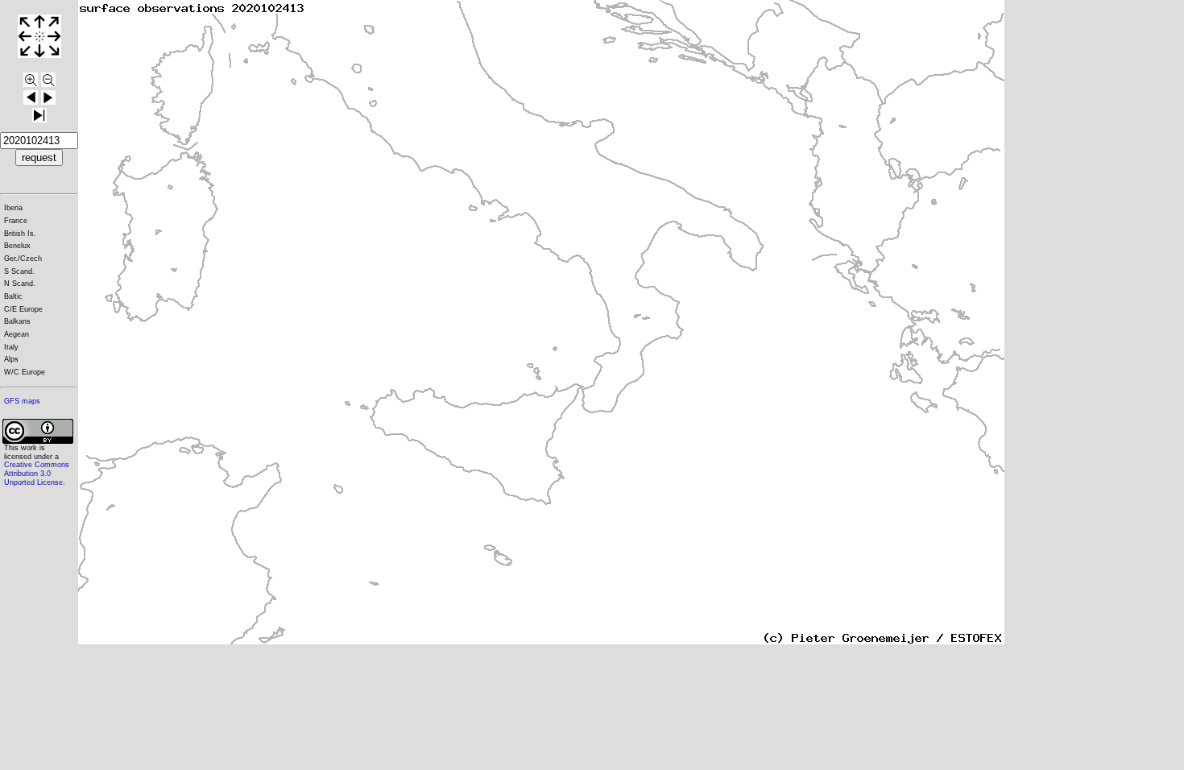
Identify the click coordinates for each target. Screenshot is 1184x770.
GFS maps (22, 401)
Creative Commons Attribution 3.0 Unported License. (36, 473)
